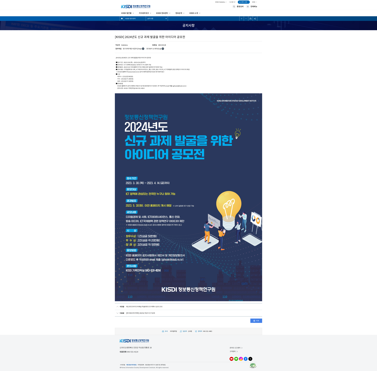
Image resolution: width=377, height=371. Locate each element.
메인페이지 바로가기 (122, 18)
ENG (253, 2)
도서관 (231, 2)
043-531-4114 (132, 352)
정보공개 (178, 13)
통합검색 (240, 6)
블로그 (236, 359)
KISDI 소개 (193, 13)
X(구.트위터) (250, 359)
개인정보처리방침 (131, 365)
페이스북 (246, 359)
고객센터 (233, 351)
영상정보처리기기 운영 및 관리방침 (155, 365)
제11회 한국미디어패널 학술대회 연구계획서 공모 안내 (141, 307)
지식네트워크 (144, 13)
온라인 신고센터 (235, 348)
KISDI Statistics (220, 2)
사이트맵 (122, 365)
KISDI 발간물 (126, 13)
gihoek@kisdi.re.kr (179, 86)
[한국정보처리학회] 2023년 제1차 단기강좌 (137, 313)
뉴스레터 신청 (243, 2)
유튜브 (231, 359)
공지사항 (150, 19)
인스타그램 (241, 359)
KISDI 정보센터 (162, 13)
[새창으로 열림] (253, 365)
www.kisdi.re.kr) (134, 72)
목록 (257, 321)
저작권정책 (141, 365)
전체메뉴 (251, 7)
